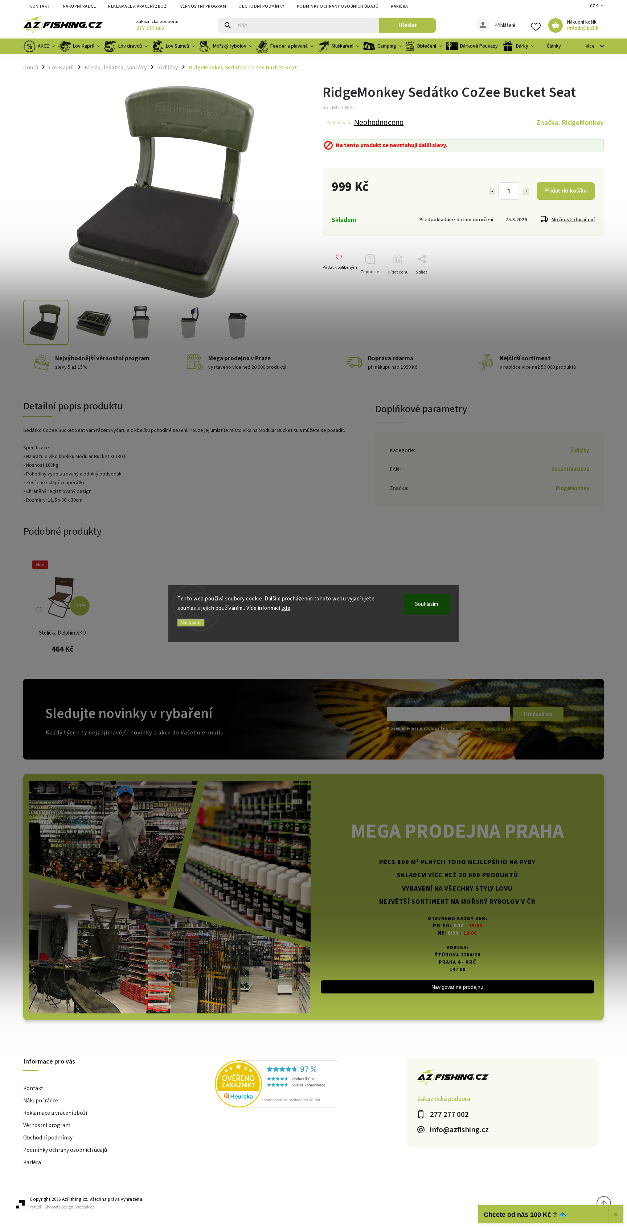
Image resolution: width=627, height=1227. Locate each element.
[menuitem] (40, 46)
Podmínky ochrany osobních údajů (338, 6)
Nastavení (191, 622)
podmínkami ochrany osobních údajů (481, 728)
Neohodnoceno (378, 122)
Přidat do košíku (565, 190)
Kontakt (39, 6)
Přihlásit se (538, 714)
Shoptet (51, 1207)
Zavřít (587, 285)
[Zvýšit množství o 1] (526, 191)
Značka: (570, 123)
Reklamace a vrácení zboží (138, 6)
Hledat (407, 25)
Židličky (579, 450)
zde (286, 608)
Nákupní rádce (79, 6)
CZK (594, 6)
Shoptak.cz (84, 1207)
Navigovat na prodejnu (457, 987)
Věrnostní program (203, 6)
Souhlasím (426, 604)
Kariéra (399, 6)
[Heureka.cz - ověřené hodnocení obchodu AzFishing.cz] (310, 1085)
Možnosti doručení (573, 219)
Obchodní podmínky (261, 6)
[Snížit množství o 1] (492, 191)
